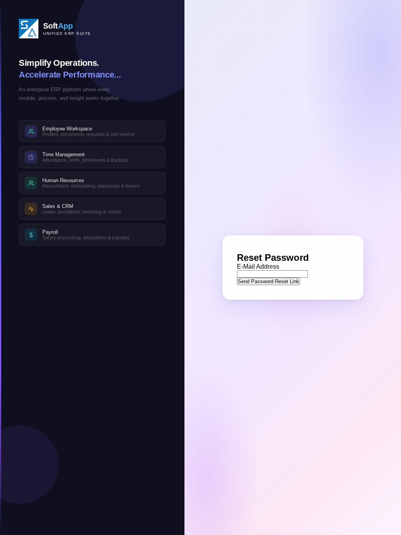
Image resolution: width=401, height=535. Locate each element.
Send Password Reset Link (268, 281)
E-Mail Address (258, 266)
